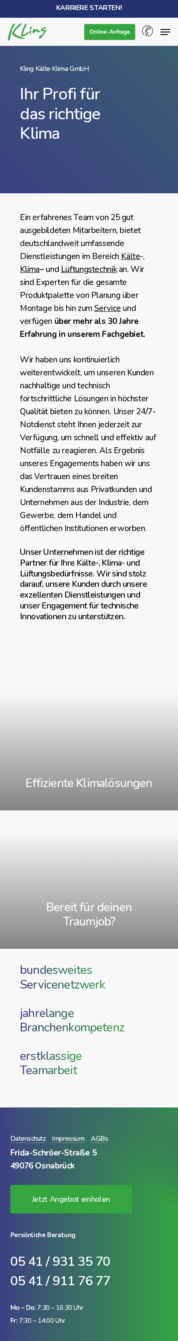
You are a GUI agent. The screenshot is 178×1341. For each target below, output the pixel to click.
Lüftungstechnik (89, 269)
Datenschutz (28, 1139)
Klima (30, 269)
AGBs (99, 1139)
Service (107, 308)
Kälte (130, 256)
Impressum (68, 1139)
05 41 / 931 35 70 (60, 1262)
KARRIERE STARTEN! (89, 8)
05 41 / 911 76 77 (60, 1281)
